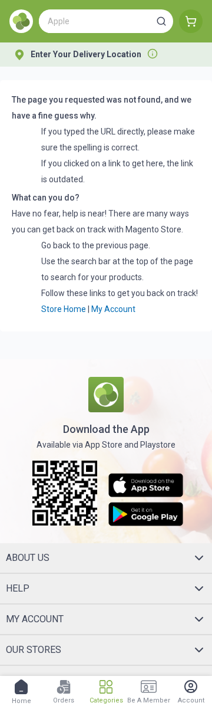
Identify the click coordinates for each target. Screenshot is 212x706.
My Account (113, 309)
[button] (161, 21)
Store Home (63, 309)
